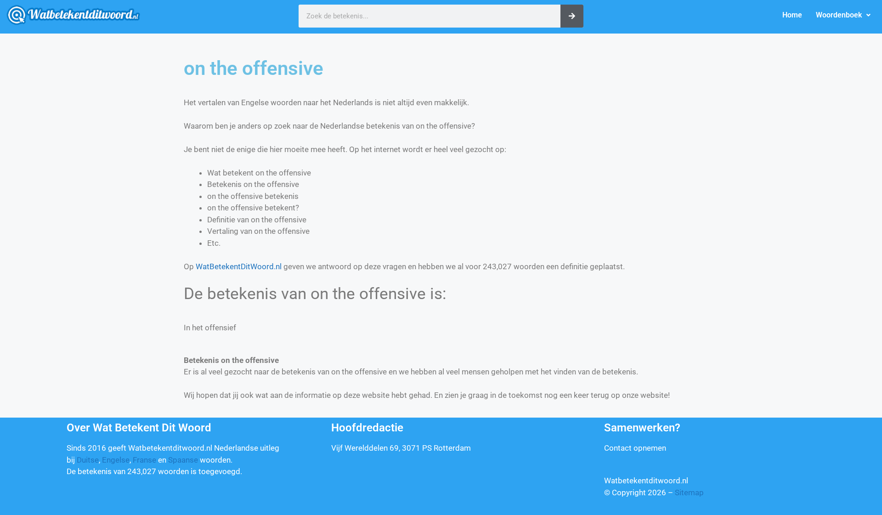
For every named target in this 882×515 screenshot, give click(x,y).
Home (792, 15)
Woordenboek (839, 15)
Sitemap (689, 492)
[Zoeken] (571, 16)
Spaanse (183, 459)
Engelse (116, 459)
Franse (144, 459)
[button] (843, 15)
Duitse (88, 459)
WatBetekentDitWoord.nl (239, 266)
